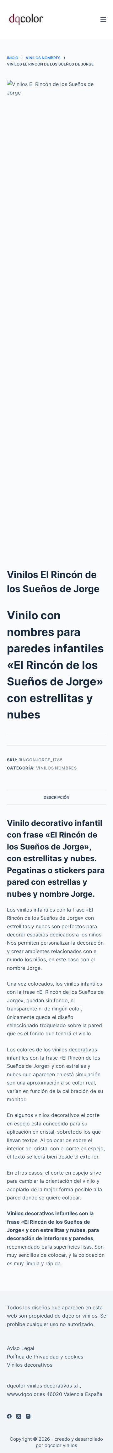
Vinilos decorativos (29, 1365)
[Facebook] (9, 1416)
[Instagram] (28, 1416)
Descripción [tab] (56, 797)
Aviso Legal (20, 1348)
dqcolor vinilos (61, 1445)
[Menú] (103, 19)
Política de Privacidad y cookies (45, 1356)
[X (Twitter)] (18, 1416)
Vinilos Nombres (56, 767)
